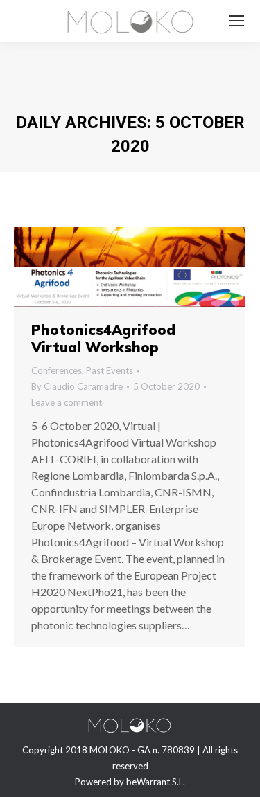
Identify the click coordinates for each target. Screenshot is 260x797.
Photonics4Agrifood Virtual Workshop (103, 338)
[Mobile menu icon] (236, 20)
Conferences (56, 370)
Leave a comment (66, 402)
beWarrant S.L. (155, 781)
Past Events (109, 370)
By (77, 386)
